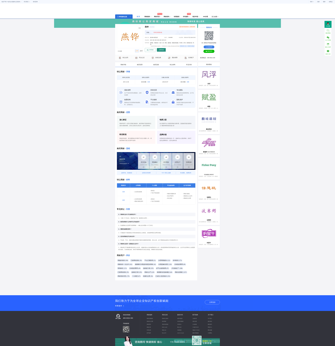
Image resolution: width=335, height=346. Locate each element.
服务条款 (210, 321)
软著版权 (176, 16)
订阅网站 (210, 333)
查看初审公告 (183, 46)
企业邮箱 (195, 324)
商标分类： (147, 37)
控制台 (331, 1)
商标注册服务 (150, 318)
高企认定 (179, 327)
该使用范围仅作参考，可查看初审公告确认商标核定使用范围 (164, 46)
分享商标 (151, 50)
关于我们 (210, 318)
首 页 (138, 16)
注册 (318, 1)
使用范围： (147, 42)
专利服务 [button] (186, 16)
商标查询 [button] (167, 16)
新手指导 (149, 333)
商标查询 (149, 324)
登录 (311, 1)
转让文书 (164, 333)
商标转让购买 (165, 318)
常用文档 (149, 330)
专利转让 (179, 324)
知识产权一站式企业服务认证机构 (11, 1)
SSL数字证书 (196, 327)
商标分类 (149, 327)
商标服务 (147, 16)
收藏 (120, 51)
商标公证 (164, 330)
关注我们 (26, 1)
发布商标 (164, 321)
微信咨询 (209, 51)
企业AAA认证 (180, 333)
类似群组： (147, 40)
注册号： (166, 37)
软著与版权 (180, 318)
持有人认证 (164, 327)
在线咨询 (209, 47)
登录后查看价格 (158, 32)
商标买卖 (157, 16)
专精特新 (179, 330)
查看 (148, 82)
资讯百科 (35, 1)
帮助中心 (210, 327)
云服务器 (195, 318)
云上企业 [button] (215, 16)
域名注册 (195, 321)
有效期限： (181, 37)
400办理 (205, 16)
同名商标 (152, 27)
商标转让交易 (150, 321)
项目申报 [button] (195, 16)
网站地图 (210, 330)
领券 (324, 1)
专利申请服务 (180, 321)
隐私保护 (210, 324)
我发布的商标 (165, 324)
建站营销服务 (196, 333)
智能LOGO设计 (196, 330)
